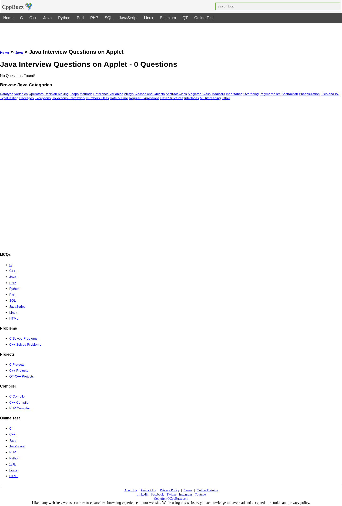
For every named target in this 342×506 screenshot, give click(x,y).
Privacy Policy (169, 490)
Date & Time (119, 98)
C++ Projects (18, 370)
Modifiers (218, 94)
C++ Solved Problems (25, 344)
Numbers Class (97, 98)
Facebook (157, 494)
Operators (36, 94)
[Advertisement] (171, 33)
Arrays (129, 94)
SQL (108, 18)
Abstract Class (176, 94)
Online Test (204, 18)
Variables (21, 94)
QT (185, 18)
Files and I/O (330, 94)
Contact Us (148, 490)
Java (47, 18)
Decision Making (56, 94)
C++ (33, 18)
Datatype (6, 94)
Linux (148, 18)
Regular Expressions (144, 98)
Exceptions (43, 98)
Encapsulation (309, 94)
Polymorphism (270, 94)
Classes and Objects (149, 94)
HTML (13, 318)
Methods (86, 94)
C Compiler (17, 396)
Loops (74, 94)
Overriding (251, 94)
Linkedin (142, 494)
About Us (130, 490)
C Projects (16, 364)
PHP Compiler (19, 408)
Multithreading (210, 98)
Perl (80, 18)
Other (226, 98)
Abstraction (290, 94)
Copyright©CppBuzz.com (171, 498)
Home (8, 18)
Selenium (168, 18)
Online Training (207, 490)
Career (188, 490)
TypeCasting (9, 98)
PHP (94, 18)
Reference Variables (108, 94)
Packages (26, 98)
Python (64, 18)
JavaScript (128, 18)
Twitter (171, 494)
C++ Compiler (19, 402)
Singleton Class (199, 94)
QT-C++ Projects (21, 376)
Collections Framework (68, 98)
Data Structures (171, 98)
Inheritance (234, 94)
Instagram (185, 494)
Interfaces (191, 98)
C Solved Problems (23, 338)
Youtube (200, 494)
